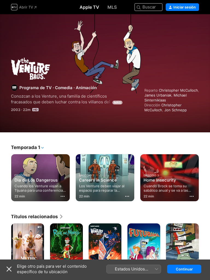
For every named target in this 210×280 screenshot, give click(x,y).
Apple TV (89, 7)
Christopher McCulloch (178, 90)
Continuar (184, 269)
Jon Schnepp (175, 110)
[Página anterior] (5, 176)
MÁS (117, 102)
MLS (112, 7)
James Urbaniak (157, 95)
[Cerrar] (9, 269)
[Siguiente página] (204, 176)
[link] (37, 217)
